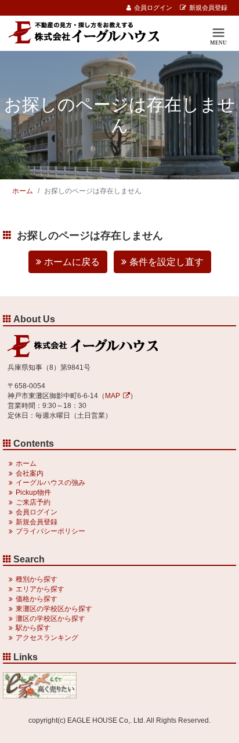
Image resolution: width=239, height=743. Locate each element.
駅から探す (33, 628)
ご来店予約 (33, 502)
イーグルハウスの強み (50, 483)
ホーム (22, 191)
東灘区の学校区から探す (54, 609)
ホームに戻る (72, 262)
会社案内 (30, 473)
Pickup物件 (33, 492)
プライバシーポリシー (50, 531)
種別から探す (36, 579)
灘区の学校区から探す (50, 619)
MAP (112, 396)
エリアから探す (40, 589)
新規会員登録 (208, 7)
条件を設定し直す (166, 262)
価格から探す (36, 599)
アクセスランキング (47, 638)
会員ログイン (153, 7)
